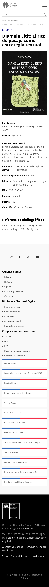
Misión (7, 277)
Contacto (8, 296)
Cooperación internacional (19, 331)
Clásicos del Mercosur (14, 355)
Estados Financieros (12, 383)
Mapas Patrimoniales (14, 326)
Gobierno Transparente (13, 432)
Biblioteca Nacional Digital (19, 301)
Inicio (4, 20)
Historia (8, 282)
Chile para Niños (12, 311)
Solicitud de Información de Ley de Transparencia (24, 442)
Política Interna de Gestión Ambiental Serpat (22, 472)
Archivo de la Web (12, 321)
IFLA (6, 341)
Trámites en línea (11, 452)
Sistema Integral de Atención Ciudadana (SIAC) (23, 373)
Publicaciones (13, 20)
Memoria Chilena (12, 307)
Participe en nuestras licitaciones (17, 393)
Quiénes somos (12, 271)
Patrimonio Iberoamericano (17, 351)
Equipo (7, 286)
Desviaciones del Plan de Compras (18, 482)
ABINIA (7, 336)
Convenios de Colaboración (15, 422)
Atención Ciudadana (12, 546)
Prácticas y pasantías (14, 291)
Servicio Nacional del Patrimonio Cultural (23, 555)
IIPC (6, 346)
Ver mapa (28, 528)
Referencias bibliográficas (23, 219)
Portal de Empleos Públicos (15, 413)
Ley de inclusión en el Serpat (15, 462)
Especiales (9, 316)
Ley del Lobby (10, 363)
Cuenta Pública (10, 403)
